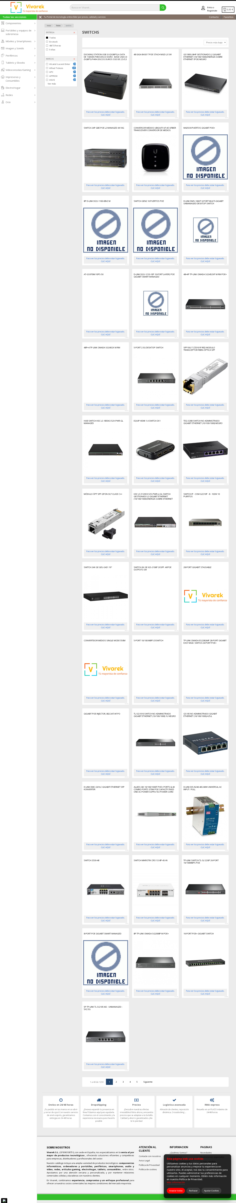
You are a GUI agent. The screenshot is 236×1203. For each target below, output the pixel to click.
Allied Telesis (62, 68)
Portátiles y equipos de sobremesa (18, 32)
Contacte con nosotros (150, 1156)
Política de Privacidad (149, 1165)
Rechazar (193, 1190)
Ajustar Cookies (211, 1190)
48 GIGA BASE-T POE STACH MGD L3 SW (153, 54)
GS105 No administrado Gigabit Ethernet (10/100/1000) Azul (200, 715)
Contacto (214, 17)
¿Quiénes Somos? (178, 1152)
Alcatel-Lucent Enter (62, 64)
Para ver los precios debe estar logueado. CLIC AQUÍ (105, 113)
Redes (9, 95)
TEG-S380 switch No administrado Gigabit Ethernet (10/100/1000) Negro (203, 422)
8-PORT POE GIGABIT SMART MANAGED (102, 933)
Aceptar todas (176, 1190)
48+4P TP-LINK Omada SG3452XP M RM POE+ (205, 274)
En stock (53, 41)
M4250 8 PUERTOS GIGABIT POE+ (199, 128)
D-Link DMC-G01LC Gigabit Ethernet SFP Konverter (104, 788)
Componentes (13, 23)
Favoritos (228, 17)
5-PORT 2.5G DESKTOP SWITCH (148, 347)
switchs (68, 25)
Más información (176, 1182)
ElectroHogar (13, 87)
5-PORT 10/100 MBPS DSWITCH (148, 640)
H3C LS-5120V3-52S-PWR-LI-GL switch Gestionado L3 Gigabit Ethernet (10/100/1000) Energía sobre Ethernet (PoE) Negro (153, 496)
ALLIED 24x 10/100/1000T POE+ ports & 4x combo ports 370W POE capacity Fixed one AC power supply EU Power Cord (154, 789)
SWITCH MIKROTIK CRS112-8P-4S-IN (150, 860)
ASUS (62, 79)
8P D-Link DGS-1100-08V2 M (97, 201)
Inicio (49, 25)
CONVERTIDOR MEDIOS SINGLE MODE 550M (104, 640)
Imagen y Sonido (15, 48)
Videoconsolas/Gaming (18, 69)
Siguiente (148, 1081)
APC (62, 71)
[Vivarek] (29, 7)
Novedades (206, 1152)
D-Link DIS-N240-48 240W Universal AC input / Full (203, 788)
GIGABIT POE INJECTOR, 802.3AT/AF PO (102, 714)
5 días (52, 49)
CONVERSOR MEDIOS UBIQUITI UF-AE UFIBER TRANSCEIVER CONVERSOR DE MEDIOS (155, 129)
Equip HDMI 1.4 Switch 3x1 (147, 421)
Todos (52, 37)
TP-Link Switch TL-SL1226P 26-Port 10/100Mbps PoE (201, 861)
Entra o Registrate (212, 9)
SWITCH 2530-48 (91, 860)
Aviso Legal (144, 1160)
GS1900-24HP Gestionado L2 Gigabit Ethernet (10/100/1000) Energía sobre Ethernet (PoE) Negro (203, 57)
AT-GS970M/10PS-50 (93, 274)
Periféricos (12, 55)
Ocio (8, 102)
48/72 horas (55, 45)
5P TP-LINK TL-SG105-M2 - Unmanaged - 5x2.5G (103, 1008)
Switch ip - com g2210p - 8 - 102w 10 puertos (202, 495)
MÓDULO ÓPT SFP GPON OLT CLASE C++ (103, 494)
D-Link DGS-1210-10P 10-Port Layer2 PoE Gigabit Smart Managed (154, 275)
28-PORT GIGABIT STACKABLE (197, 567)
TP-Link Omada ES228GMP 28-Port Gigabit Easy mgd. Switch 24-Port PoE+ (205, 641)
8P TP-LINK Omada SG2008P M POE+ (151, 933)
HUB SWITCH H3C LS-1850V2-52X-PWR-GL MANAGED (103, 422)
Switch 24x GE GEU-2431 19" (98, 567)
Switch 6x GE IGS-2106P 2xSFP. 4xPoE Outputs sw (152, 568)
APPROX (62, 76)
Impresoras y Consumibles (13, 78)
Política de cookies (148, 1169)
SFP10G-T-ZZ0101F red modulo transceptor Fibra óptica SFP (199, 348)
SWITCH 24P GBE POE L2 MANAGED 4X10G (104, 128)
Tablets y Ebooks (15, 62)
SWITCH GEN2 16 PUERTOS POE (149, 201)
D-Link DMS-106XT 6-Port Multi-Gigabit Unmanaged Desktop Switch (203, 202)
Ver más (52, 83)
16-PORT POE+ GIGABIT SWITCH (199, 933)
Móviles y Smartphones (18, 41)
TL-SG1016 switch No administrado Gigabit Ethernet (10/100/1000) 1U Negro (155, 715)
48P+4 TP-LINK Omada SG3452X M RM (102, 347)
